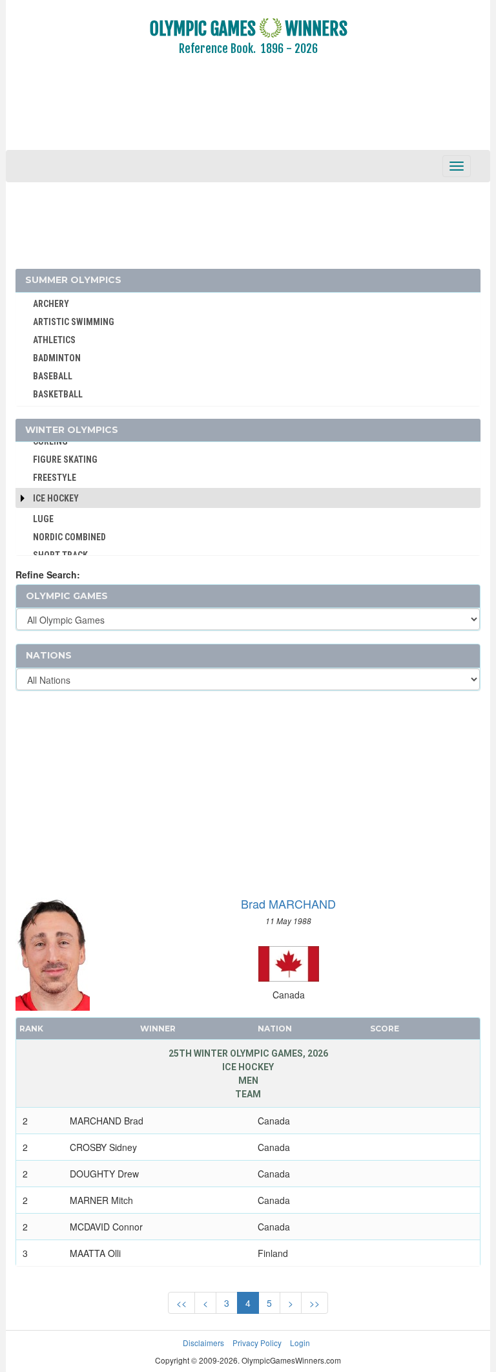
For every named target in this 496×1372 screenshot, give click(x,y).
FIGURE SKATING (65, 459)
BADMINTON (57, 358)
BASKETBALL (58, 394)
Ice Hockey (56, 498)
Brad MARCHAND (288, 903)
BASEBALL (52, 376)
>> (314, 1302)
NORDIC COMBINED (69, 537)
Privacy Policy (257, 1342)
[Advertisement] (248, 112)
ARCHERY (51, 304)
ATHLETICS (54, 340)
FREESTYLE (54, 477)
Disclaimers (203, 1342)
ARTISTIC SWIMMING (73, 322)
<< (181, 1302)
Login (300, 1342)
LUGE (43, 519)
